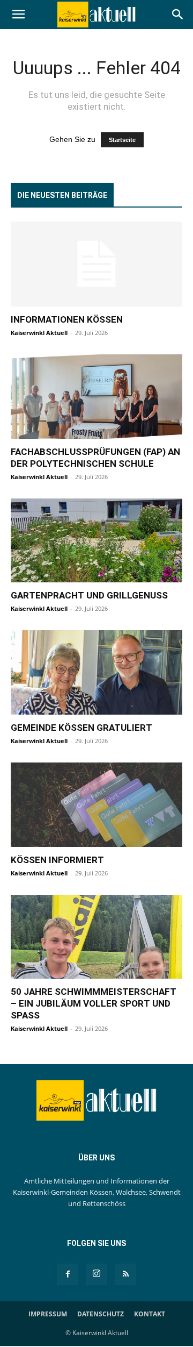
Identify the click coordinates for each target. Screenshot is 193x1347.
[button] (18, 14)
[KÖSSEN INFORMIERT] (96, 804)
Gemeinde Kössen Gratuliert (81, 727)
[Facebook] (67, 1274)
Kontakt (149, 1314)
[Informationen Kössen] (96, 264)
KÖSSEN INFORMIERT (57, 859)
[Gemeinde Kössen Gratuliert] (96, 672)
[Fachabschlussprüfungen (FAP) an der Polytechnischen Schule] (96, 396)
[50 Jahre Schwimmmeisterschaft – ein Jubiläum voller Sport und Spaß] (96, 937)
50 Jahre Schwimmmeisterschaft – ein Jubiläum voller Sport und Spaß (93, 1003)
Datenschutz (100, 1314)
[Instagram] (96, 1274)
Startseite (122, 140)
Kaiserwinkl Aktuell (39, 333)
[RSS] (125, 1274)
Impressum (47, 1314)
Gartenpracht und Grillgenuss (89, 595)
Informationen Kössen (67, 319)
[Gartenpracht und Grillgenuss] (96, 540)
